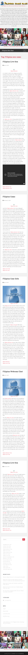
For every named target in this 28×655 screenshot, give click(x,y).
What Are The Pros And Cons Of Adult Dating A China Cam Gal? (13, 587)
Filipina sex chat (8, 305)
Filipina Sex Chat (8, 50)
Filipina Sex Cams (6, 528)
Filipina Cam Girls (11, 278)
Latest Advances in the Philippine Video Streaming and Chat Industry (13, 622)
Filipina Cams (9, 196)
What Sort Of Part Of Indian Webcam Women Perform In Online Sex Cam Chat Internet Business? (14, 580)
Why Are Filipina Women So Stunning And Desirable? (14, 577)
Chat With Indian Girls (7, 569)
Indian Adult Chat (6, 567)
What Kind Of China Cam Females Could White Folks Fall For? (13, 584)
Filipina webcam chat (14, 90)
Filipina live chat (16, 435)
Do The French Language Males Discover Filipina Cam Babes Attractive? (13, 591)
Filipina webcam (18, 140)
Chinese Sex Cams (7, 547)
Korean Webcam (6, 561)
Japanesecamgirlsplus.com (8, 557)
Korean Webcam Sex (7, 560)
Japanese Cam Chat (7, 558)
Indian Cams (5, 566)
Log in (4, 608)
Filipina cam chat (8, 119)
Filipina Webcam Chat (7, 188)
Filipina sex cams (8, 249)
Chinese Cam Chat (7, 546)
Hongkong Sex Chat (7, 544)
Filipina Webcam (6, 361)
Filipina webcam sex (9, 342)
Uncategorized (8, 600)
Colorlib (13, 653)
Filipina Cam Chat (6, 268)
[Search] (23, 539)
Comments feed (6, 613)
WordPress (22, 653)
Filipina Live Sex (10, 61)
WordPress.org (6, 616)
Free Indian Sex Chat (7, 564)
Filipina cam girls (13, 324)
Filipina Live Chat (6, 555)
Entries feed (5, 611)
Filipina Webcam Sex (7, 186)
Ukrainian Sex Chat (7, 563)
